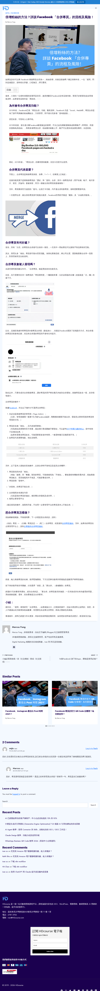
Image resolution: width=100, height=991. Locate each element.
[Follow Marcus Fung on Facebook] (14, 647)
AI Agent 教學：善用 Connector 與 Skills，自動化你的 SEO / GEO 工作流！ (36, 829)
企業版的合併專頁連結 (33, 526)
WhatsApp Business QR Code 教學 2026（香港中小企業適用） (31, 841)
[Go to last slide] (5, 702)
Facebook (13, 408)
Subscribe (50, 951)
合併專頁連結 (67, 523)
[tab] (46, 725)
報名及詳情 (80, 2)
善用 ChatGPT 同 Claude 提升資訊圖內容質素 (29, 872)
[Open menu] (96, 8)
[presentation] (25, 694)
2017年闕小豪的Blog (75, 429)
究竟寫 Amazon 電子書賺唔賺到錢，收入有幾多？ (31, 851)
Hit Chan (5, 866)
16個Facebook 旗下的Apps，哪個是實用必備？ (78, 657)
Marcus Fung (11, 22)
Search (5, 801)
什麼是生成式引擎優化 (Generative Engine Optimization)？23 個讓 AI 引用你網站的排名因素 (42, 824)
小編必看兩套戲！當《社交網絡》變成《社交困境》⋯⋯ (21, 658)
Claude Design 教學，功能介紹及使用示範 (22, 835)
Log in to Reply (92, 748)
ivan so (5, 851)
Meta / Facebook (12, 13)
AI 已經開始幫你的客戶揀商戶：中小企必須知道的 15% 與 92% (31, 818)
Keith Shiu (6, 856)
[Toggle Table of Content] (14, 90)
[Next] (94, 702)
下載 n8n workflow (18, 861)
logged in (16, 794)
